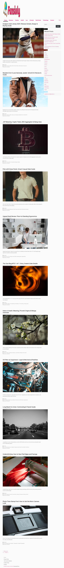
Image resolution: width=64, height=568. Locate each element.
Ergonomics (6, 256)
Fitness (45, 64)
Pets (45, 84)
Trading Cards (26, 303)
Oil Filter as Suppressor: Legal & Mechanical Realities (20, 360)
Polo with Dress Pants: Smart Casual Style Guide (19, 169)
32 (5, 552)
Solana (19, 162)
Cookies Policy (6, 562)
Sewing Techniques (20, 494)
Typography (15, 543)
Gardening (46, 70)
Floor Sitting (10, 256)
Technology (45, 20)
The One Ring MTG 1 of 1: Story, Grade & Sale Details (20, 263)
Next (7, 552)
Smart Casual (15, 209)
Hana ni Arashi (6, 352)
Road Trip (20, 447)
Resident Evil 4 (21, 114)
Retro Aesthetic (10, 543)
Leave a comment (7, 163)
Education (46, 57)
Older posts (6, 551)
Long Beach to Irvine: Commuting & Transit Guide (19, 407)
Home (5, 20)
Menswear (11, 209)
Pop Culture (24, 352)
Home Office (14, 256)
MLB (13, 65)
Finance (45, 62)
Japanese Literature (12, 352)
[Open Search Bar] (60, 20)
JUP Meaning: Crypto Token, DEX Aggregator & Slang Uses (22, 122)
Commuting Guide (7, 447)
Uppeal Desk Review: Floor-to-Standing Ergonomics (20, 216)
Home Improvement (48, 75)
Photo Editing (6, 543)
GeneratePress (16, 566)
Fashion (17, 20)
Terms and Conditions (8, 560)
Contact (52, 20)
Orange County (16, 447)
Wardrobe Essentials (25, 209)
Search (45, 24)
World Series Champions (23, 65)
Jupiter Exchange (14, 162)
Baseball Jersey (6, 65)
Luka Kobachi (17, 352)
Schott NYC (25, 114)
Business (11, 20)
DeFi (9, 162)
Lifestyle (32, 20)
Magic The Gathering (11, 303)
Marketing (46, 80)
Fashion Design (6, 494)
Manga (21, 352)
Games (45, 68)
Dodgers (10, 65)
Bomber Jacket (6, 114)
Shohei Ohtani (16, 65)
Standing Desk (19, 256)
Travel (45, 89)
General (5, 64)
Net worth (46, 82)
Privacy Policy (6, 559)
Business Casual (6, 209)
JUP (11, 162)
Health (22, 20)
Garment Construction (12, 494)
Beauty (45, 54)
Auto (45, 52)
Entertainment (47, 59)
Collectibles (6, 303)
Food (45, 66)
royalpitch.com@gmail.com (49, 94)
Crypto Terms (6, 162)
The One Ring (21, 303)
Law (27, 20)
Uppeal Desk (24, 256)
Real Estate (38, 20)
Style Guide (20, 209)
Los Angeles (12, 447)
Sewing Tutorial (25, 494)
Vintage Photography (21, 543)
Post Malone (17, 303)
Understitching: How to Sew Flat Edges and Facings (20, 454)
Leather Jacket (11, 114)
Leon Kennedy (16, 114)
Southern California (26, 447)
